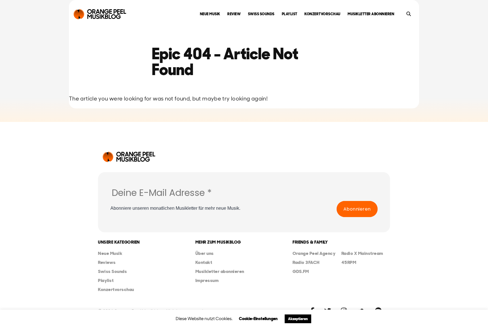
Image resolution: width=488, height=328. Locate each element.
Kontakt (203, 262)
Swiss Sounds (261, 14)
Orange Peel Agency (314, 253)
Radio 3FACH (306, 262)
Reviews (107, 262)
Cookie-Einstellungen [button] (258, 319)
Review (234, 14)
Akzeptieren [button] (298, 318)
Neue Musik (210, 14)
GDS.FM (301, 271)
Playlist (289, 14)
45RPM (348, 262)
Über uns (204, 253)
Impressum (207, 280)
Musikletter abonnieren (371, 14)
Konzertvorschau (322, 14)
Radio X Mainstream (362, 253)
